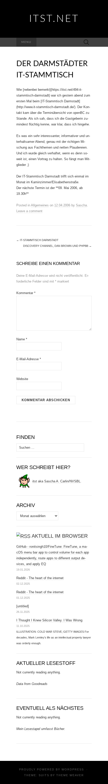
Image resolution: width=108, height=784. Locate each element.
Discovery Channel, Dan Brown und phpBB (57, 245)
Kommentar (25, 293)
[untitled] (22, 606)
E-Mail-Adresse (28, 359)
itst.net (54, 19)
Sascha (81, 205)
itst (34, 481)
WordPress (73, 769)
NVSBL (75, 481)
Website (22, 379)
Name (21, 339)
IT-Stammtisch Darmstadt (37, 240)
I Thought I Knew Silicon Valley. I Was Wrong (49, 620)
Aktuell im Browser (60, 536)
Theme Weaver (70, 775)
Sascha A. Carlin (56, 481)
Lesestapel (32, 729)
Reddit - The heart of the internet (40, 578)
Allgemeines (40, 205)
